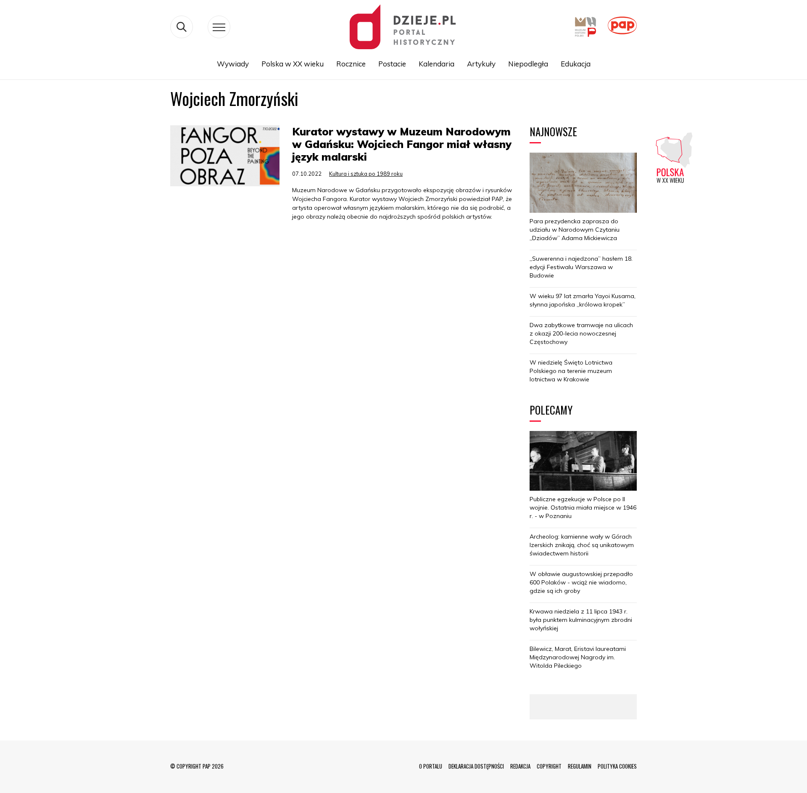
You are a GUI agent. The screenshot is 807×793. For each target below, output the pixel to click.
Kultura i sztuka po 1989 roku (366, 173)
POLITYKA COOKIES (617, 766)
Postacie (392, 63)
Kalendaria (436, 63)
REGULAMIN (579, 766)
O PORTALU (430, 766)
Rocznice (351, 63)
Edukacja (576, 63)
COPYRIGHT (549, 766)
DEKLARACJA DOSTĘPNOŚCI (476, 766)
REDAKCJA (520, 766)
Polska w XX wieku (292, 63)
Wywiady (233, 63)
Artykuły (481, 63)
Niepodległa (528, 63)
